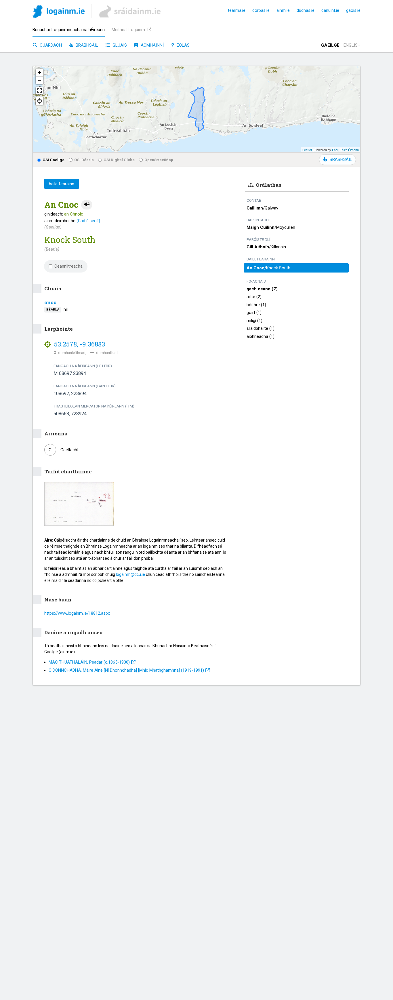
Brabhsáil (86, 45)
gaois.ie (353, 10)
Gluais (119, 45)
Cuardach (50, 45)
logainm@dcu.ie (130, 574)
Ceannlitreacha (68, 266)
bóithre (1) (256, 304)
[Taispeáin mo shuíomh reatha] (39, 101)
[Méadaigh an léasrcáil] (39, 90)
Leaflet (307, 149)
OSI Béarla (84, 159)
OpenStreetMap (158, 159)
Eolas (182, 45)
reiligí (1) (254, 320)
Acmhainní (152, 45)
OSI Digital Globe (119, 159)
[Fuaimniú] (86, 204)
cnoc (50, 302)
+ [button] (39, 72)
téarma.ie (236, 10)
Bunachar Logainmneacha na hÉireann (69, 29)
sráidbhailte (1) (260, 328)
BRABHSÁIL (341, 159)
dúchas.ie (305, 10)
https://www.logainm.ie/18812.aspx (77, 613)
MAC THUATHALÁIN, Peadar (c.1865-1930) (89, 662)
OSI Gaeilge (53, 159)
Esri (334, 149)
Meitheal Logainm (129, 29)
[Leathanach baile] (59, 12)
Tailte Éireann (349, 149)
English (352, 45)
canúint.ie (330, 10)
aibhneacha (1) (260, 336)
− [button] (39, 80)
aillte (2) (254, 296)
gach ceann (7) (262, 289)
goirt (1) (254, 312)
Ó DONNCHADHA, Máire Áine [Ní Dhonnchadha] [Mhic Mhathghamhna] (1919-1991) (126, 670)
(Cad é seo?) (88, 220)
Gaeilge (330, 45)
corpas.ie (261, 10)
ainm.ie (283, 10)
